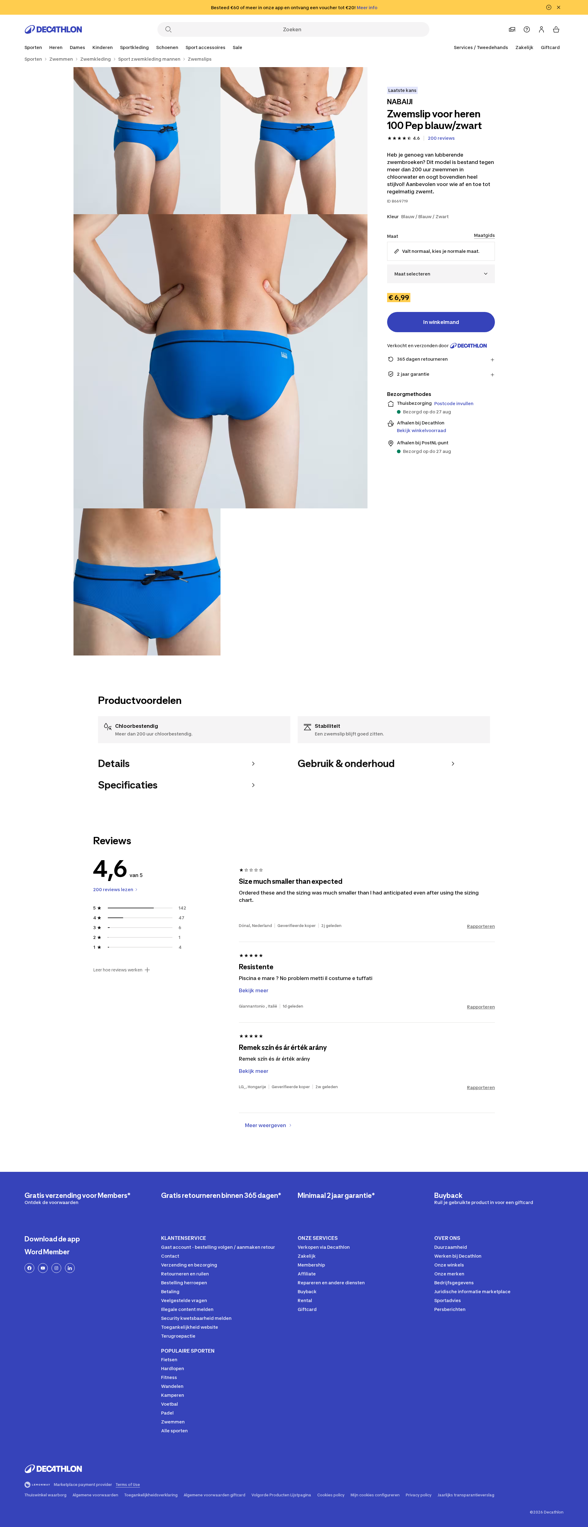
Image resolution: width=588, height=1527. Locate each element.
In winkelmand (441, 322)
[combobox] (441, 273)
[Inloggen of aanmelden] (541, 29)
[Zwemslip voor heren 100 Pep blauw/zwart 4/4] (147, 581)
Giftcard (550, 47)
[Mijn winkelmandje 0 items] (556, 29)
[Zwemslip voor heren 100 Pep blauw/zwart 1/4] (294, 140)
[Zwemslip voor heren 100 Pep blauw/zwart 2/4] (147, 140)
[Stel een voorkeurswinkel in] (512, 29)
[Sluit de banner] (559, 7)
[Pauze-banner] (549, 7)
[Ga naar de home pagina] (53, 29)
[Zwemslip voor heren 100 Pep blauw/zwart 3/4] (221, 361)
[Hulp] (526, 29)
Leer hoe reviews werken (117, 969)
